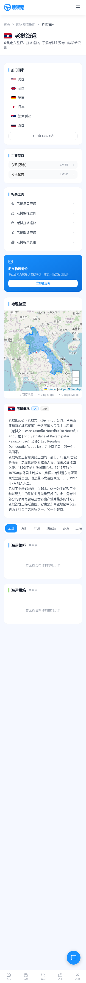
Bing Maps (47, 394)
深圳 (24, 528)
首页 (7, 24)
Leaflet (51, 389)
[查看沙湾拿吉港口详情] (75, 174)
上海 (78, 528)
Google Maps (69, 394)
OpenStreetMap (71, 389)
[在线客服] (73, 958)
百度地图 (27, 394)
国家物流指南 (25, 24)
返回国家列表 (45, 136)
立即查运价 (43, 283)
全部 (11, 528)
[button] (37, 352)
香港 (66, 528)
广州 (37, 528)
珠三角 (51, 528)
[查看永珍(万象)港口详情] (75, 164)
